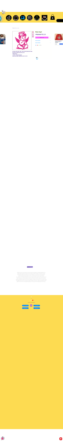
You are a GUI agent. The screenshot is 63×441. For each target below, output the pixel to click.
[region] (4, 14)
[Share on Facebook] (35, 45)
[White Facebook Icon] (30, 300)
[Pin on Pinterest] (37, 45)
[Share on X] (40, 45)
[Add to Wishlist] (50, 37)
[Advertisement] (25, 6)
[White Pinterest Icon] (31, 300)
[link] (37, 58)
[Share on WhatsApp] (39, 45)
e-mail (18, 280)
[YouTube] (32, 300)
